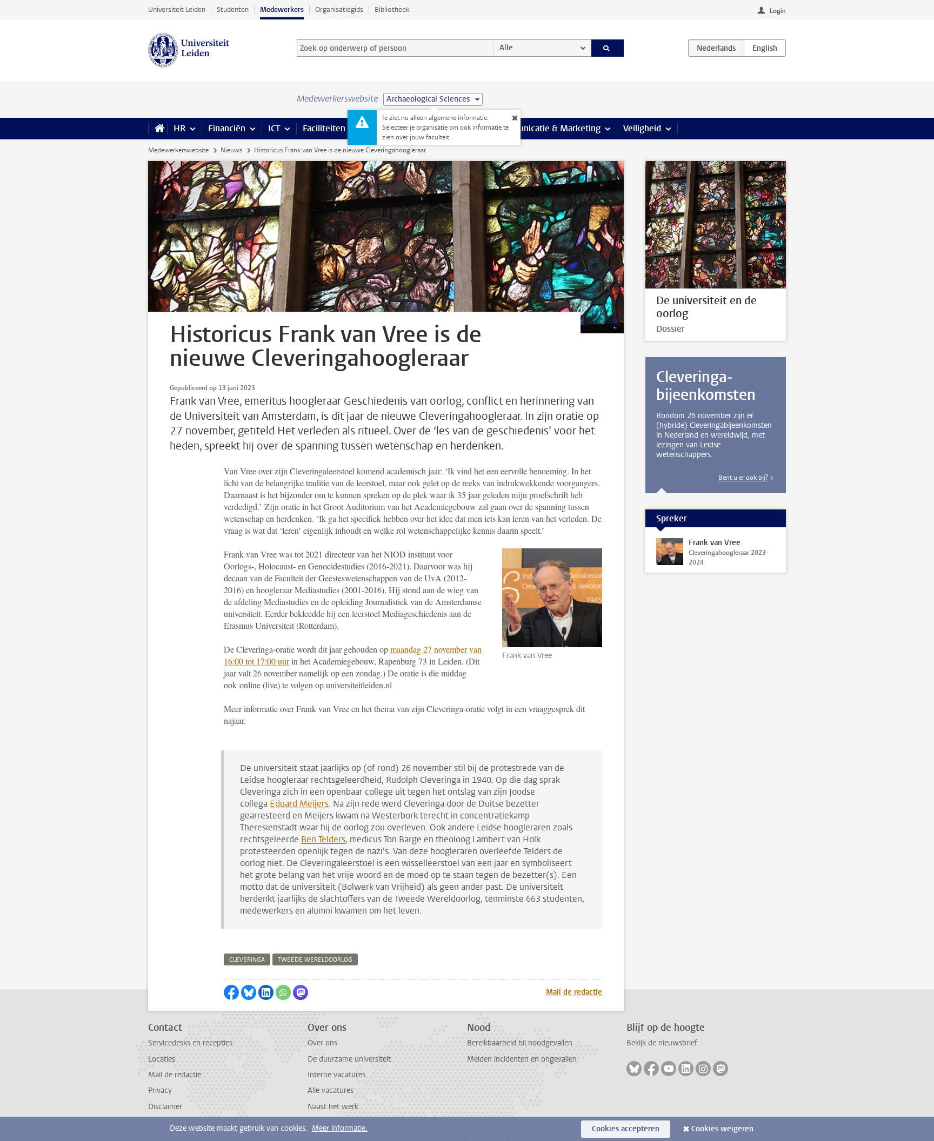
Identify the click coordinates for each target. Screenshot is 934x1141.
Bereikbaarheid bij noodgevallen (519, 1043)
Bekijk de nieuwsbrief (661, 1043)
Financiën (226, 128)
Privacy (160, 1090)
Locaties (161, 1059)
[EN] (765, 48)
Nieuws (231, 150)
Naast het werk (333, 1107)
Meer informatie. (340, 1128)
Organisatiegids (339, 9)
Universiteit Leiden (176, 9)
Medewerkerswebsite (178, 150)
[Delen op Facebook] (231, 992)
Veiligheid (642, 128)
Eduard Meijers (299, 803)
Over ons (322, 1043)
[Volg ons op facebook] (651, 1068)
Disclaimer (165, 1107)
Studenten (233, 9)
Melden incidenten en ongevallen (522, 1059)
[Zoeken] (607, 48)
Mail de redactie (574, 992)
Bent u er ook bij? (743, 477)
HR (179, 128)
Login (778, 10)
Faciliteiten (324, 128)
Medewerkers (282, 9)
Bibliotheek (392, 9)
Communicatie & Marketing (548, 128)
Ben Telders (323, 839)
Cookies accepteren (625, 1129)
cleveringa (247, 960)
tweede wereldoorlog (315, 960)
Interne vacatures (336, 1075)
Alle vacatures (330, 1090)
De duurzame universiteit (349, 1059)
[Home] (157, 128)
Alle (506, 48)
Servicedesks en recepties (190, 1043)
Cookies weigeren (722, 1129)
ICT (274, 128)
